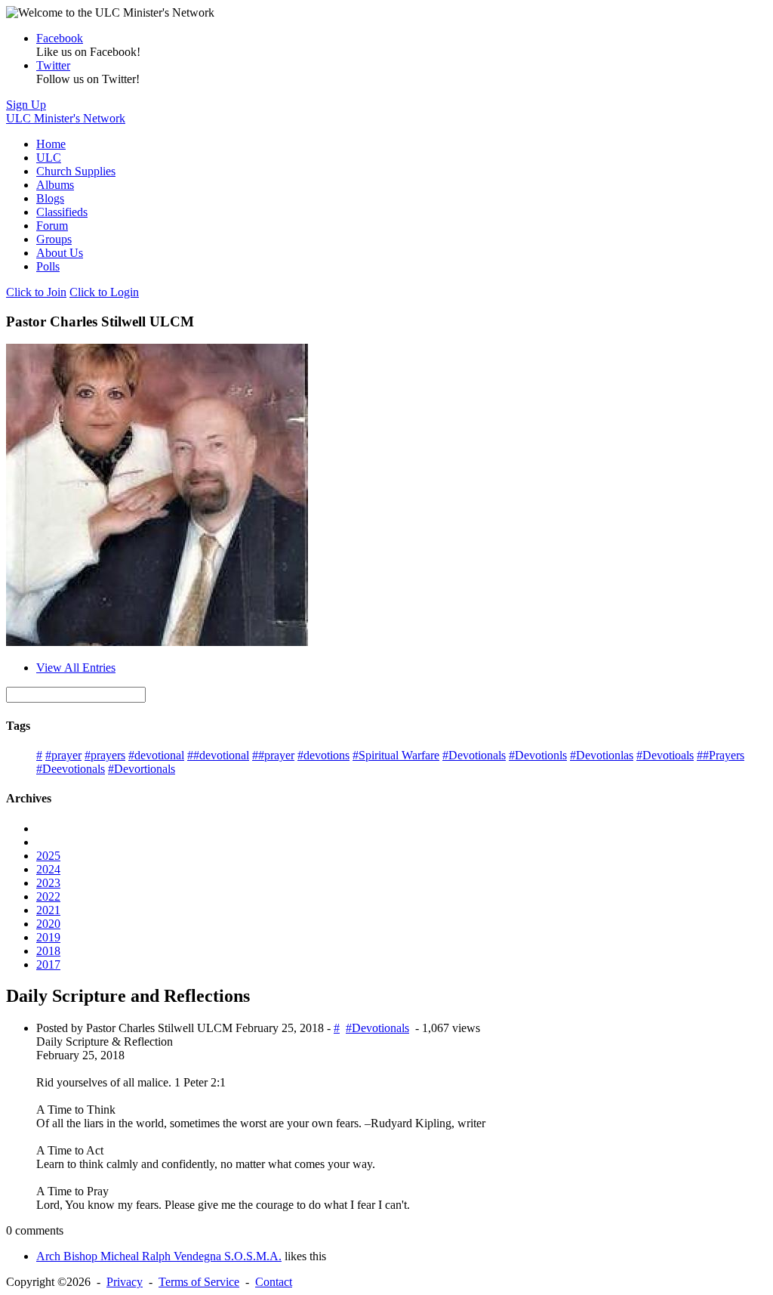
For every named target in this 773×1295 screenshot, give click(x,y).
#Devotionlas (601, 755)
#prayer (63, 755)
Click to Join (36, 292)
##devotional (218, 755)
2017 (48, 964)
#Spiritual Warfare (396, 755)
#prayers (105, 755)
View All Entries (75, 667)
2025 (48, 855)
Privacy (124, 1281)
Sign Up (26, 104)
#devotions (323, 755)
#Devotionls (538, 755)
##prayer (273, 755)
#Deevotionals (70, 768)
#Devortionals (141, 768)
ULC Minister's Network (65, 118)
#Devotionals (474, 755)
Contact (273, 1281)
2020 (48, 923)
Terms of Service (199, 1281)
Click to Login (104, 292)
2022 (48, 896)
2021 (48, 910)
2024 (48, 869)
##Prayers (720, 755)
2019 (48, 937)
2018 (48, 950)
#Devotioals (665, 755)
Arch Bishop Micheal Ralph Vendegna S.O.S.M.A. (159, 1256)
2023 (48, 882)
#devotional (156, 755)
